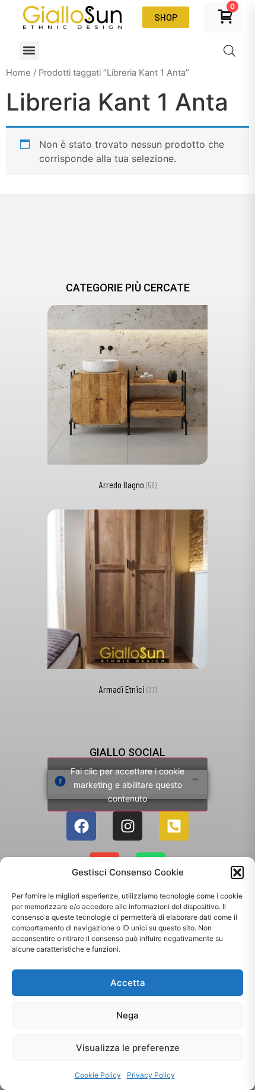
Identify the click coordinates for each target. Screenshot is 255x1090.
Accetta (127, 982)
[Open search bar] (229, 50)
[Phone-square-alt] (174, 826)
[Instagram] (127, 826)
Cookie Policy (98, 1074)
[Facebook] (81, 826)
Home (18, 72)
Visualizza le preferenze (128, 1047)
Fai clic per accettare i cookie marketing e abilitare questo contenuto (127, 784)
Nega (127, 1015)
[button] (237, 872)
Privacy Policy (151, 1074)
